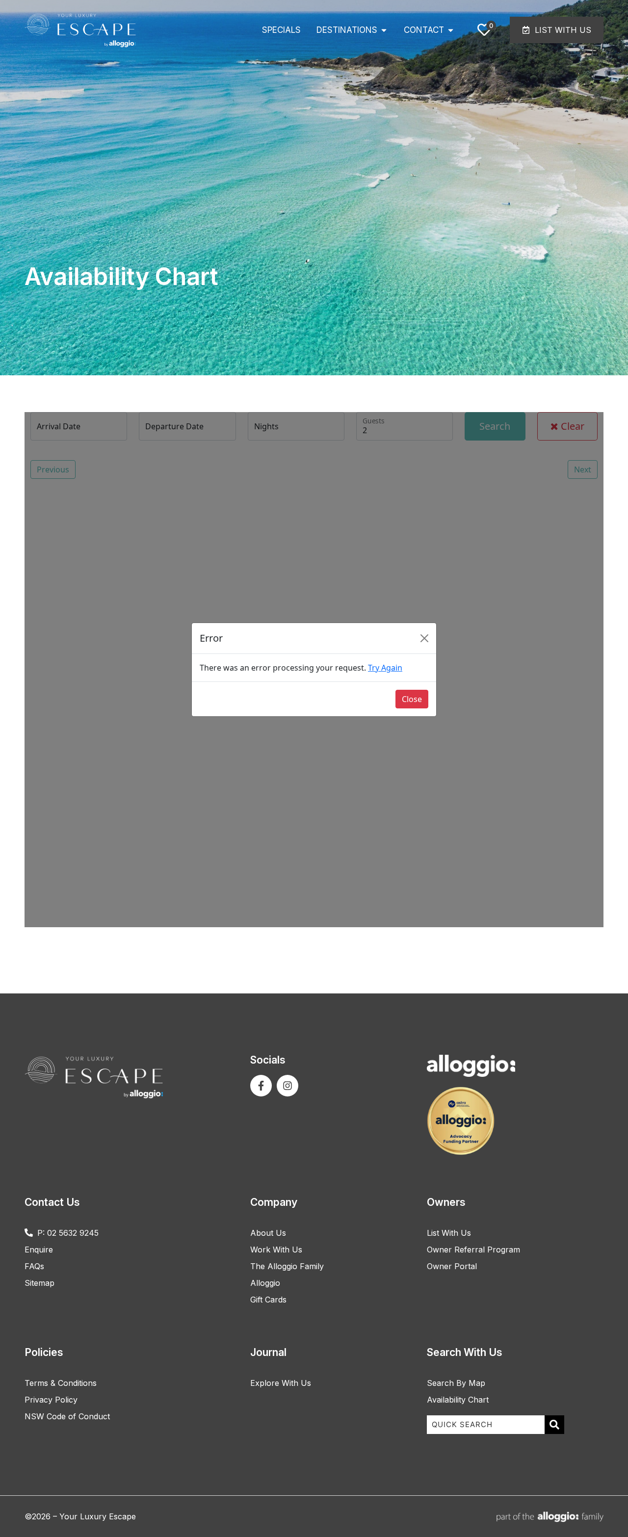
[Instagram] (287, 1085)
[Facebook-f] (261, 1085)
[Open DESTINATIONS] (384, 30)
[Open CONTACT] (450, 30)
